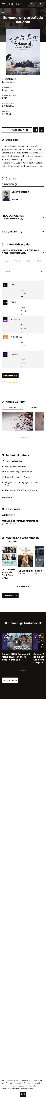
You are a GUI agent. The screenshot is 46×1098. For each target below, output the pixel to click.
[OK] (23, 1094)
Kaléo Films (7, 90)
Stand (38, 570)
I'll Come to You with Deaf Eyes (8, 572)
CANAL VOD (16, 319)
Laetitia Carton (9, 82)
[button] (30, 416)
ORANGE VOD (16, 337)
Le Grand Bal (25, 570)
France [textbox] (7, 271)
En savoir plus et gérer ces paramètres (17, 1088)
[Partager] (35, 129)
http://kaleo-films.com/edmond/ (20, 520)
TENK (13, 285)
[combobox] (23, 271)
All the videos (10, 680)
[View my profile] (41, 4)
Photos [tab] (12, 408)
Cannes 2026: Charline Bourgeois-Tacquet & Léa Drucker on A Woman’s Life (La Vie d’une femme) (16, 658)
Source (5, 382)
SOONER (14, 354)
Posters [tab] (33, 408)
